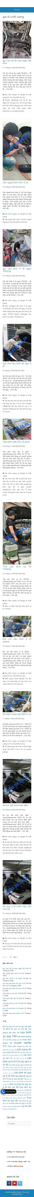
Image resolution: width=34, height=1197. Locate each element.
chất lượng (9, 306)
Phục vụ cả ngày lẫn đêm (15, 111)
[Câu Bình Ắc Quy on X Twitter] (19, 1183)
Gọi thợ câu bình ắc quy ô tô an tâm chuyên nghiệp (17, 403)
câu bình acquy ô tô (15, 1055)
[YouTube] (14, 1183)
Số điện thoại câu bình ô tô (17, 714)
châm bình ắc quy (9, 1050)
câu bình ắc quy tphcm (21, 1070)
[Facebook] (9, 1183)
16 (11, 957)
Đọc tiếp (10, 89)
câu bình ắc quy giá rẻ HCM (20, 1065)
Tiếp (15, 957)
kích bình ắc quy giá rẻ (17, 1090)
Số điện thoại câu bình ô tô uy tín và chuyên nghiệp (17, 749)
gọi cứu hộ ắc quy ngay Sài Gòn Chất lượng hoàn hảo (17, 108)
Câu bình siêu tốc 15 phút (16, 441)
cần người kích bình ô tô (15, 182)
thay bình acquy (9, 1098)
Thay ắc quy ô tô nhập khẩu (12, 1106)
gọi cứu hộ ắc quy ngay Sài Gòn (16, 968)
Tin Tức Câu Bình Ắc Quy (16, 97)
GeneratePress (17, 1194)
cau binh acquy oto (14, 1040)
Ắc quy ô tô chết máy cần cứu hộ (17, 944)
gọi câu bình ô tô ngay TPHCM (15, 978)
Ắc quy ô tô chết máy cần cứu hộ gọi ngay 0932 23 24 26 (17, 946)
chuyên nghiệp (10, 100)
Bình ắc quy (9, 1026)
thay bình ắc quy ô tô (21, 1103)
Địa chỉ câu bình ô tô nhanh (13, 1008)
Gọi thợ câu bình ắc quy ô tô (15, 401)
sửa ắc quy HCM (25, 1095)
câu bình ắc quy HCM (11, 1067)
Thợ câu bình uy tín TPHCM (13, 1003)
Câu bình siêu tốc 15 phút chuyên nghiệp (17, 486)
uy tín (21, 684)
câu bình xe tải (19, 1058)
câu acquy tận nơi (11, 1052)
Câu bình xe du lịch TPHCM (13, 993)
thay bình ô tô (20, 1098)
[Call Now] (3, 1091)
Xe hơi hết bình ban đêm (15, 805)
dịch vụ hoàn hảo (11, 606)
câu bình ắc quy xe (8, 1073)
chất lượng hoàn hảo (13, 678)
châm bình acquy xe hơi (19, 1046)
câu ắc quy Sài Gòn (17, 1079)
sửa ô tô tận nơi (13, 1095)
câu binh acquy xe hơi (13, 94)
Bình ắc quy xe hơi (16, 1029)
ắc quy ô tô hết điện (10, 1109)
